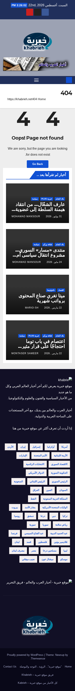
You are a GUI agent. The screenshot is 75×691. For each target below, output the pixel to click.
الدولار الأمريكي (36, 472)
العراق (36, 490)
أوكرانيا (50, 446)
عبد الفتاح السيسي (33, 533)
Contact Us (9, 666)
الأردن (10, 446)
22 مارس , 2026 (53, 307)
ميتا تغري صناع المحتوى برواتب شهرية (42, 298)
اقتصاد (61, 290)
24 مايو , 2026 (54, 262)
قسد (29, 542)
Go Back (37, 164)
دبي (54, 516)
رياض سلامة (61, 524)
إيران (22, 446)
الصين (49, 490)
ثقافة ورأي (47, 244)
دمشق (30, 516)
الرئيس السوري (59, 481)
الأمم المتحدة (40, 455)
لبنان (17, 542)
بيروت (15, 507)
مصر (33, 550)
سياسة (35, 199)
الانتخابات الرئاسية (35, 464)
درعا (43, 516)
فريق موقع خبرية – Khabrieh (37, 674)
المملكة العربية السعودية (55, 498)
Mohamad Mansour (26, 216)
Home (42, 99)
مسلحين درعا (49, 550)
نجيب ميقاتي (28, 559)
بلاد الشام (60, 199)
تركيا (65, 516)
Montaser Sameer (25, 353)
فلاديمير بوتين (60, 542)
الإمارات (23, 455)
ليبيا (65, 550)
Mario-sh (32, 307)
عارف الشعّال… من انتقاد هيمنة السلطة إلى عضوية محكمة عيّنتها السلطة (40, 209)
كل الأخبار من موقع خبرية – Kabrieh (37, 682)
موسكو (63, 559)
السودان (63, 490)
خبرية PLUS (46, 199)
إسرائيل (36, 446)
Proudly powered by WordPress (25, 654)
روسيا (17, 516)
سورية (32, 524)
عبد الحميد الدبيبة (58, 533)
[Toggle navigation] (36, 80)
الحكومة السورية (59, 472)
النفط (33, 498)
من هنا (17, 428)
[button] (5, 80)
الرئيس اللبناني (37, 481)
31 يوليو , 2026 (54, 216)
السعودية (18, 481)
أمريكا (64, 446)
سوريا (45, 524)
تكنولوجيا (51, 290)
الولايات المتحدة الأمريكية (54, 507)
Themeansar (38, 658)
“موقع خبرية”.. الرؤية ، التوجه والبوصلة (41, 666)
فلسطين (42, 542)
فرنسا (14, 533)
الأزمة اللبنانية (60, 455)
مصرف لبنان (18, 550)
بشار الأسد (30, 507)
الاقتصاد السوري (59, 464)
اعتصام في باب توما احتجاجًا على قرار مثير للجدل (43, 346)
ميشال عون (47, 559)
